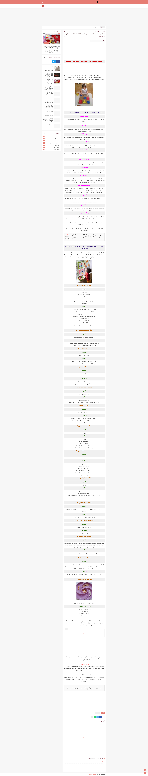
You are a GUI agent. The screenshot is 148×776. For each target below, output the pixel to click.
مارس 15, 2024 (49, 73)
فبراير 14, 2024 (49, 124)
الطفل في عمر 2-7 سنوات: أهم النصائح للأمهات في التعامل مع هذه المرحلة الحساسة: (48, 69)
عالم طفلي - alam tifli (92, 774)
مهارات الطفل (88, 6)
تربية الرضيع (51, 136)
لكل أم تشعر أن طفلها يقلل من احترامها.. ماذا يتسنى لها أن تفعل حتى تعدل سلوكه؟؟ (48, 120)
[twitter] (54, 61)
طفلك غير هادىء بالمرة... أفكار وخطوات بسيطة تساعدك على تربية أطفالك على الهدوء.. (48, 88)
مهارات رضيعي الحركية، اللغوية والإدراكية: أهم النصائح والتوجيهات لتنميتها (49, 127)
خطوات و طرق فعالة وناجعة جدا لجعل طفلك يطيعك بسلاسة (49, 95)
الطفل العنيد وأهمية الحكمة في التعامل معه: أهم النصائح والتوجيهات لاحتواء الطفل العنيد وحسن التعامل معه (48, 76)
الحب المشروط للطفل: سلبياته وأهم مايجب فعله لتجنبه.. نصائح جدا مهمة (85, 27)
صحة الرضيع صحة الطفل (51, 143)
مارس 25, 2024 (49, 111)
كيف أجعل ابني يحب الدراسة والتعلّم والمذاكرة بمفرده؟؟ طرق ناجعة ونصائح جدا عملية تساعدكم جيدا (52, 48)
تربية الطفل (99, 6)
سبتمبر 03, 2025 (56, 45)
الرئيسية (102, 31)
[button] (100, 717)
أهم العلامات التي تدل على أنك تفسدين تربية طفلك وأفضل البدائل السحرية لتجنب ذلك (48, 101)
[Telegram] (50, 61)
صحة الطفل (94, 6)
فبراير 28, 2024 (49, 118)
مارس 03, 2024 (49, 98)
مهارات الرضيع (51, 147)
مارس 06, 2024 (49, 92)
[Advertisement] (74, 17)
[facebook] (42, 2)
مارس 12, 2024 (49, 86)
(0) (64, 36)
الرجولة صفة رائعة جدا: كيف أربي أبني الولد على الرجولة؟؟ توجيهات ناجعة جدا (48, 107)
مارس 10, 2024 (49, 105)
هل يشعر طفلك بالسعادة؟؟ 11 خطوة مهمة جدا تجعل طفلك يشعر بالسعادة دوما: (48, 114)
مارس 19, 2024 (49, 66)
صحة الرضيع (104, 6)
